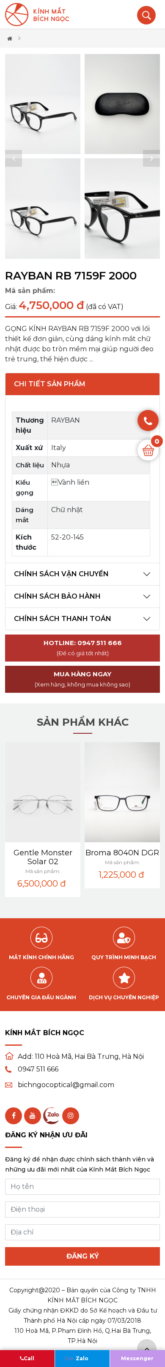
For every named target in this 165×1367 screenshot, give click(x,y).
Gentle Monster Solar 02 (43, 857)
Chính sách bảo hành (57, 596)
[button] (13, 158)
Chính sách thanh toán (62, 619)
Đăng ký (82, 1256)
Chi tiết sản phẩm (49, 384)
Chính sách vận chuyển (61, 574)
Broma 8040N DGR (122, 852)
